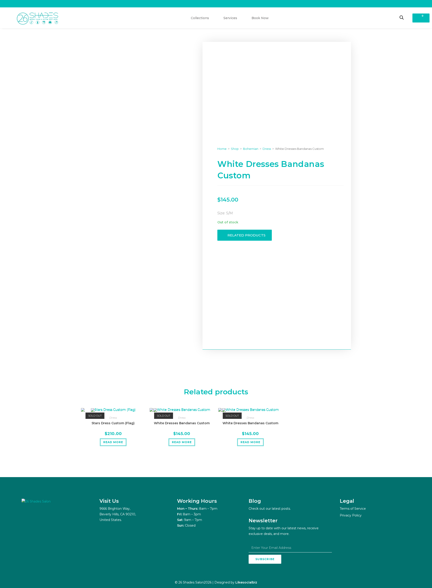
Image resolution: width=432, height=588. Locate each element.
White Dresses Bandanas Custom (182, 423)
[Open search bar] (401, 17)
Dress (267, 148)
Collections (200, 18)
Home (222, 148)
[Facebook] (37, 516)
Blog (255, 501)
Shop (235, 148)
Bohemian (250, 148)
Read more (113, 442)
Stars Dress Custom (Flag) (113, 423)
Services (230, 18)
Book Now (260, 18)
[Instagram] (26, 516)
